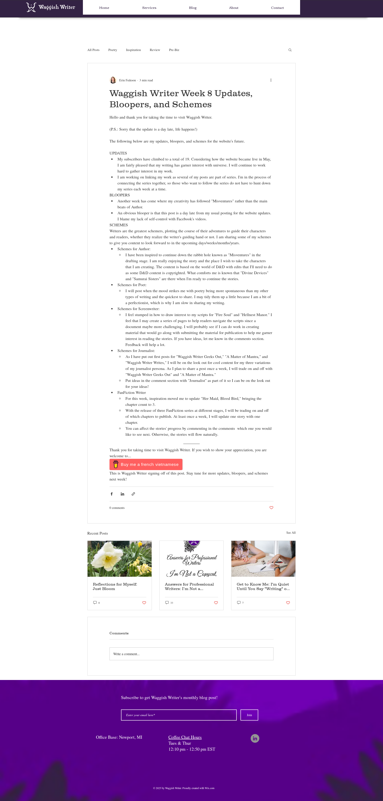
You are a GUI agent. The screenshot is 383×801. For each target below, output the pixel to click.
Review (155, 49)
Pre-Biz (174, 49)
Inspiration (133, 49)
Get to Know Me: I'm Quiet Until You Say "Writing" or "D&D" (263, 586)
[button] (290, 49)
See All (291, 532)
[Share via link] (133, 494)
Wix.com (209, 788)
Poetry (112, 49)
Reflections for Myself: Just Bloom (115, 586)
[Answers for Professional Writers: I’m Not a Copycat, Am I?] (192, 559)
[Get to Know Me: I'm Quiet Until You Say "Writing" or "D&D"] (263, 559)
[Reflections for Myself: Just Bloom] (120, 559)
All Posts (93, 49)
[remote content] (191, 464)
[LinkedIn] (255, 738)
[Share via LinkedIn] (122, 494)
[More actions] (271, 80)
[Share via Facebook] (111, 494)
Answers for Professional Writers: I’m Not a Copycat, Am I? (189, 586)
